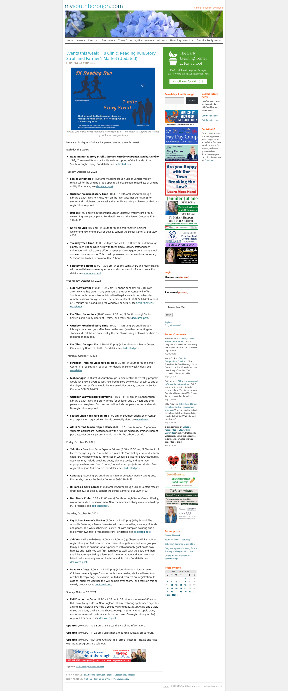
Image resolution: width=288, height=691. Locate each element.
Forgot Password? (173, 325)
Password (176, 292)
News (79, 40)
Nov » (175, 594)
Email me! (209, 160)
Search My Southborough (179, 94)
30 (190, 591)
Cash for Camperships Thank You (176, 360)
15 (185, 585)
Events (92, 40)
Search (192, 100)
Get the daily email (210, 120)
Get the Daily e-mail (209, 40)
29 (185, 591)
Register (168, 322)
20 (176, 588)
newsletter (76, 370)
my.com (94, 6)
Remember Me (176, 307)
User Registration (181, 40)
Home (69, 40)
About (161, 40)
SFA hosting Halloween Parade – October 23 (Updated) (109, 674)
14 (181, 585)
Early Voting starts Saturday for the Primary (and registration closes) (181, 550)
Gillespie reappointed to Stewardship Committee (181, 383)
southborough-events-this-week (90, 666)
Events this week (172, 535)
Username (177, 277)
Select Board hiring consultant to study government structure (180, 407)
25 (167, 591)
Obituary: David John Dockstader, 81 (179, 340)
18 (167, 588)
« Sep (168, 594)
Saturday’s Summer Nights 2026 (180, 544)
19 (172, 588)
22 (185, 588)
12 (172, 585)
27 (176, 591)
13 (176, 585)
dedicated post (123, 164)
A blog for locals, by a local (208, 7)
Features (107, 40)
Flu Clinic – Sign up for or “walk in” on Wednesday (106, 678)
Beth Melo (73, 63)
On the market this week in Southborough (177, 557)
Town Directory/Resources (135, 40)
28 (181, 591)
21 (181, 588)
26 (172, 591)
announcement (92, 273)
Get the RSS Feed (210, 115)
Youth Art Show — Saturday (177, 539)
